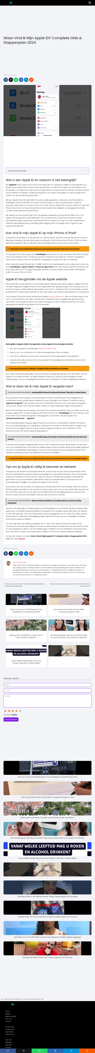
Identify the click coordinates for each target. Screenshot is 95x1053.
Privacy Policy (9, 1027)
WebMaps (8, 1042)
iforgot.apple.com (56, 296)
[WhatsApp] (16, 80)
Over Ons (8, 1019)
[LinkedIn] (21, 80)
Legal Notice (9, 1032)
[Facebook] (6, 80)
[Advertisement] (47, 21)
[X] (11, 80)
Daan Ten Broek (19, 562)
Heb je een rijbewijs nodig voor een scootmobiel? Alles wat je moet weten (70, 585)
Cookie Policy (9, 1029)
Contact (8, 1021)
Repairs (7, 1014)
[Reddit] (31, 80)
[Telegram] (26, 80)
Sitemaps (8, 1045)
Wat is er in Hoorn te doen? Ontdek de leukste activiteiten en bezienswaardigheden (24, 585)
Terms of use (9, 1034)
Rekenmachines (10, 1016)
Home (7, 1011)
